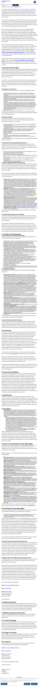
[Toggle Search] (35, 2)
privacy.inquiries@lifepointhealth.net (12, 585)
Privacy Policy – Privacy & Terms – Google (29, 206)
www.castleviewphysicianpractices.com (28, 10)
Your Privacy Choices (5, 599)
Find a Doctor (19, 677)
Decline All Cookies (34, 683)
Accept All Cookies (27, 683)
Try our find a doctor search (15, 6)
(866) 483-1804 (7, 588)
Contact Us (15, 353)
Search (15, 5)
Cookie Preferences (4, 683)
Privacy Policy (4, 671)
